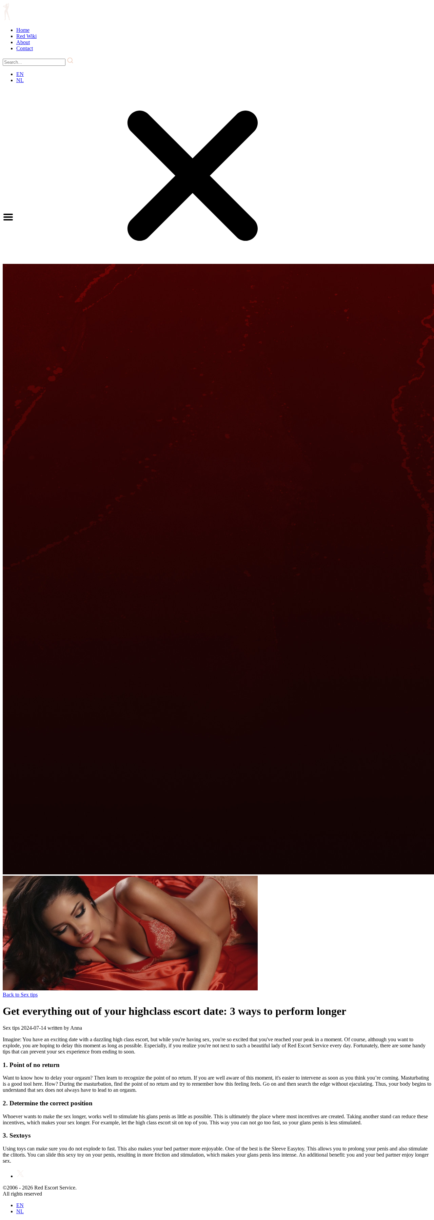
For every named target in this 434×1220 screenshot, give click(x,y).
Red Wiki (26, 36)
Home (22, 30)
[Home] (6, 18)
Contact (24, 48)
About (23, 42)
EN (20, 74)
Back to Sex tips (20, 995)
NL (20, 80)
